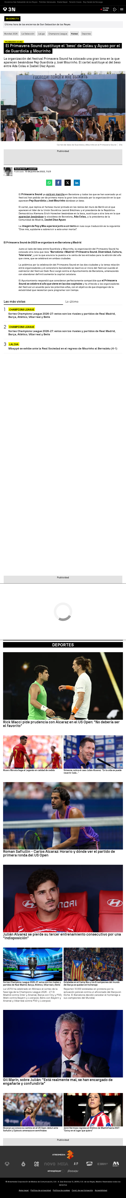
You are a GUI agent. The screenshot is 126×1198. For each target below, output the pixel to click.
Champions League (58, 33)
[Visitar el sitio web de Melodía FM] (115, 1164)
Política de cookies (61, 1190)
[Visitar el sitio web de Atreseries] (76, 1164)
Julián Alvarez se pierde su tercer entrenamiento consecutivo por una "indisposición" (62, 936)
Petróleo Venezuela (47, 2)
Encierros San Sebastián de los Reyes (21, 2)
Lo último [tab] (71, 301)
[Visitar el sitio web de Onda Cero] (89, 1164)
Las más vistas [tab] (14, 301)
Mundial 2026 (11, 33)
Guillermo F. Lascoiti (26, 169)
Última (106, 9)
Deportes (86, 33)
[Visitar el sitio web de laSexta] (23, 1164)
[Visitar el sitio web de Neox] (36, 1164)
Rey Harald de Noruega (93, 2)
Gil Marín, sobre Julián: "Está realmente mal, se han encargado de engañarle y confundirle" (58, 1081)
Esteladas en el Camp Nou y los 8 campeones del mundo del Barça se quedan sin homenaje (92, 983)
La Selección (28, 33)
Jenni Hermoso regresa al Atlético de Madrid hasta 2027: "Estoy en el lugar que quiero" (92, 1129)
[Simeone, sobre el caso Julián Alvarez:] (93, 752)
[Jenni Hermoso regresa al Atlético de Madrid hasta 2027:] (93, 1109)
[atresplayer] (114, 9)
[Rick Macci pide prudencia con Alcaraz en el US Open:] (63, 686)
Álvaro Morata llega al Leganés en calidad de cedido (29, 770)
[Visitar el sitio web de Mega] (63, 1164)
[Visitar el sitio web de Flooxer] (73, 1171)
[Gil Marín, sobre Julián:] (63, 1043)
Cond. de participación (82, 1190)
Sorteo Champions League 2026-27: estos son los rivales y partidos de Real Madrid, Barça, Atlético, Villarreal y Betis (62, 315)
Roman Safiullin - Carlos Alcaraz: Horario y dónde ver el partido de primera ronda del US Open (59, 853)
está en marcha (55, 194)
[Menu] (122, 9)
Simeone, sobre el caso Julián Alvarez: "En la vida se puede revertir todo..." (93, 771)
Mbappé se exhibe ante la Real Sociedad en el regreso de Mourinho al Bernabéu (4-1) (62, 348)
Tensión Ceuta (75, 2)
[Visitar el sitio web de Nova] (49, 1164)
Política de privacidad (41, 1190)
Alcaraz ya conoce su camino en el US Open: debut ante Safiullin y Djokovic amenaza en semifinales (30, 1129)
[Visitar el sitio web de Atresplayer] (56, 1171)
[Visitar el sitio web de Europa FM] (102, 1164)
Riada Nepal (62, 2)
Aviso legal (24, 1190)
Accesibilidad (101, 1190)
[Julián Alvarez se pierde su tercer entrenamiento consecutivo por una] (63, 898)
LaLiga (41, 33)
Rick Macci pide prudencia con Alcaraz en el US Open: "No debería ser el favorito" (61, 724)
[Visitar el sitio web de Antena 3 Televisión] (10, 1164)
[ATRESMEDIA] (63, 1154)
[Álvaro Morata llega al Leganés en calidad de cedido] (32, 752)
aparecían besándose (31, 216)
